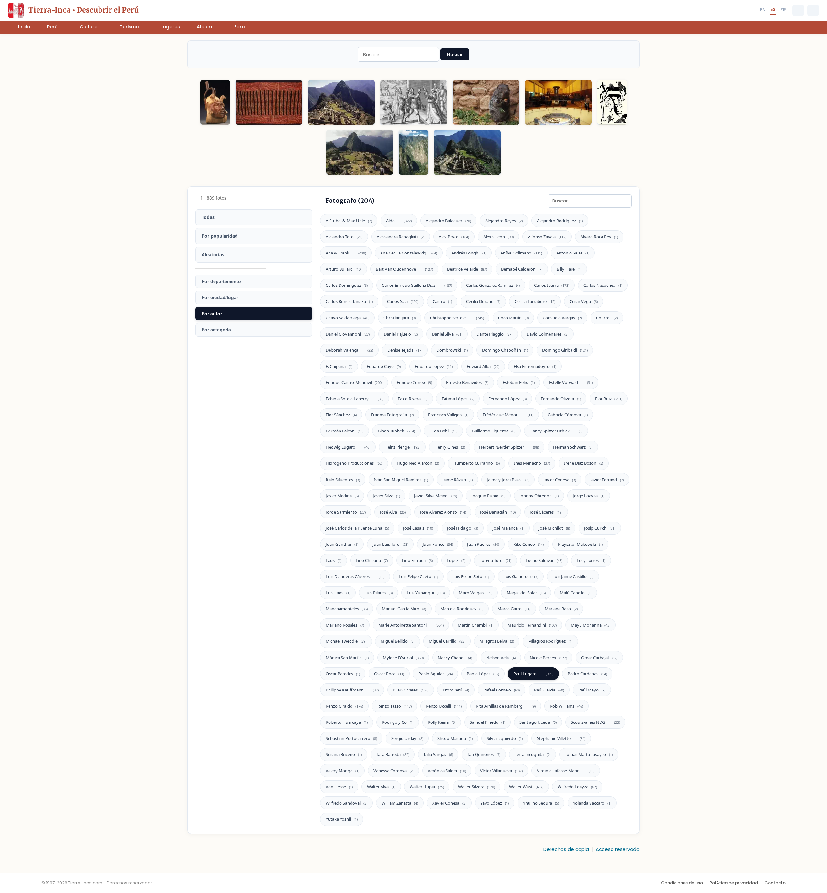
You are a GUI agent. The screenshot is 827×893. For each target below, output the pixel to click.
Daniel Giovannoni (348, 334)
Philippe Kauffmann (352, 690)
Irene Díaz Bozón (583, 463)
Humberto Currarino (476, 463)
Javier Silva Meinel (435, 496)
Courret (607, 318)
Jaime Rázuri (457, 480)
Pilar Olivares (410, 690)
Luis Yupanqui (426, 593)
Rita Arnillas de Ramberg (506, 706)
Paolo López (483, 674)
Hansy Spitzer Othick (555, 431)
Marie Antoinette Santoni (411, 625)
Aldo (399, 220)
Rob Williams (566, 706)
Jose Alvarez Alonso (443, 512)
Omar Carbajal (599, 657)
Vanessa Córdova (393, 771)
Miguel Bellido (397, 641)
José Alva (393, 512)
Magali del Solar (526, 593)
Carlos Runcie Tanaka (349, 301)
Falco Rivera (412, 398)
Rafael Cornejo (501, 690)
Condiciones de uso (682, 883)
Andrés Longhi (468, 253)
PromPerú (456, 690)
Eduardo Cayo (384, 366)
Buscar (455, 54)
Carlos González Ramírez (493, 285)
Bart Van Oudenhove (404, 269)
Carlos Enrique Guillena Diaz (417, 285)
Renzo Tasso (394, 706)
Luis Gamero (520, 576)
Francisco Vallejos (448, 415)
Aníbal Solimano (521, 253)
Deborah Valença (349, 350)
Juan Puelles (483, 544)
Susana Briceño (344, 754)
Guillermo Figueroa (493, 431)
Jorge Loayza (588, 496)
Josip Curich (599, 528)
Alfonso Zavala (547, 237)
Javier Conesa (559, 480)
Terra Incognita (532, 754)
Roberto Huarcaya (347, 722)
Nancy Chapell (455, 657)
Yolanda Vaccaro (592, 803)
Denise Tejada (404, 350)
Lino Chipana (372, 560)
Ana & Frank (346, 253)
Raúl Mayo (591, 690)
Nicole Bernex (548, 657)
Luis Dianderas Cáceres (355, 576)
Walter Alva (381, 787)
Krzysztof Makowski (580, 544)
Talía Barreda (392, 754)
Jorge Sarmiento (346, 512)
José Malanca (508, 528)
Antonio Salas (572, 253)
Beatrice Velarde (467, 269)
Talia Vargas (438, 754)
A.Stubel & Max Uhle (349, 220)
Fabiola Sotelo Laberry (354, 398)
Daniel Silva (447, 334)
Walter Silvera (476, 787)
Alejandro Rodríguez (560, 220)
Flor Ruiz (608, 398)
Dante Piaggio (494, 334)
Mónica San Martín (347, 657)
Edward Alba (483, 366)
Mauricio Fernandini (532, 625)
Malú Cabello (575, 593)
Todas (208, 217)
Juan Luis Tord (390, 544)
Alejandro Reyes (504, 220)
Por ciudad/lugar (220, 297)
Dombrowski (452, 350)
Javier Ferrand (607, 480)
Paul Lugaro (533, 674)
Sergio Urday (407, 738)
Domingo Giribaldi (565, 350)
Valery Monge (342, 771)
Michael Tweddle (346, 641)
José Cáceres (546, 512)
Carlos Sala (402, 301)
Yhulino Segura (541, 803)
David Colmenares (547, 334)
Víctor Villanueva (501, 771)
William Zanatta (400, 803)
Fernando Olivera (561, 398)
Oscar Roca (389, 674)
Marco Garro (513, 609)
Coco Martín (513, 318)
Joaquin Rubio (488, 496)
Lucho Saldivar (544, 560)
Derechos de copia (566, 849)
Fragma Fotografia (392, 415)
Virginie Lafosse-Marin (565, 771)
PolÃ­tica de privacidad (733, 883)
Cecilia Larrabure (535, 301)
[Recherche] (798, 10)
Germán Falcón (344, 431)
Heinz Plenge (402, 447)
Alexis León (498, 237)
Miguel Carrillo (447, 641)
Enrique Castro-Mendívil (354, 382)
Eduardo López (434, 366)
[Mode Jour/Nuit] (813, 10)
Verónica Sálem (447, 771)
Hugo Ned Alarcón (418, 463)
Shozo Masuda (455, 738)
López (456, 560)
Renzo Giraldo (344, 706)
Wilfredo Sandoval (346, 803)
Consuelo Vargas (562, 318)
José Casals (418, 528)
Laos (333, 560)
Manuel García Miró (404, 609)
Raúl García (549, 690)
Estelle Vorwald (571, 382)
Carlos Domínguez (347, 285)
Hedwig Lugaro (348, 447)
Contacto (775, 883)
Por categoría (216, 329)
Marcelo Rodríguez (461, 609)
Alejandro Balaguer (448, 220)
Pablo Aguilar (435, 674)
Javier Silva (386, 496)
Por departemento (221, 281)
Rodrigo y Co (398, 722)
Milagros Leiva (496, 641)
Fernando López (507, 398)
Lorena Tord (495, 560)
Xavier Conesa (449, 803)
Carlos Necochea (602, 285)
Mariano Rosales (345, 625)
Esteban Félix (519, 382)
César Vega (584, 301)
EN (763, 9)
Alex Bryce (454, 237)
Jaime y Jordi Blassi (508, 480)
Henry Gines (449, 447)
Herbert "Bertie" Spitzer (509, 447)
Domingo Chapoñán (505, 350)
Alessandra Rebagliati (400, 237)
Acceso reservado (618, 849)
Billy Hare (569, 269)
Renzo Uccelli (444, 706)
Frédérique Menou (508, 415)
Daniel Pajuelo (401, 334)
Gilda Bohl (443, 431)
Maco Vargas (475, 593)
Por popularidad (220, 236)
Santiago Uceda (538, 722)
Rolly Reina (441, 722)
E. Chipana (339, 366)
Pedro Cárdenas (587, 674)
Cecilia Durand (483, 301)
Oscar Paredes (343, 674)
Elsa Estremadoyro (535, 366)
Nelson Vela (501, 657)
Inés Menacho (532, 463)
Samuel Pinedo (487, 722)
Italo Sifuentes (343, 480)
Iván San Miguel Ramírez (401, 480)
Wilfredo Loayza (577, 787)
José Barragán (498, 512)
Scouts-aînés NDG (595, 722)
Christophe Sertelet (457, 318)
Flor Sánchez (341, 415)
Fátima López (458, 398)
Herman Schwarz (572, 447)
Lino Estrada (417, 560)
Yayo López (494, 803)
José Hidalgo (462, 528)
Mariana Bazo (561, 609)
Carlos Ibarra (551, 285)
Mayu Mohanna (590, 625)
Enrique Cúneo (414, 382)
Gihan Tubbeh (396, 431)
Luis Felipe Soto (470, 576)
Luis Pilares (378, 593)
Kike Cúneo (528, 544)
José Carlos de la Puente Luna (357, 528)
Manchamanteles (347, 609)
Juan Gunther (342, 544)
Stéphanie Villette (561, 738)
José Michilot (554, 528)
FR (783, 9)
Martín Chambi (475, 625)
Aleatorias (213, 255)
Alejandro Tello (344, 237)
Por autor (212, 313)
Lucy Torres (591, 560)
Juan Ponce (438, 544)
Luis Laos (338, 593)
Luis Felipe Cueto (418, 576)
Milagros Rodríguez (550, 641)
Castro (442, 301)
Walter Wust (526, 787)
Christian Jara (399, 318)
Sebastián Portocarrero (351, 738)
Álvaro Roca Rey (599, 237)
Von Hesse (339, 787)
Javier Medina (342, 496)
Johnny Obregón (539, 496)
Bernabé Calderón (521, 269)
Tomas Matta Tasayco (589, 754)
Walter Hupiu (427, 787)
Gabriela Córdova (568, 415)
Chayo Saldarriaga (347, 318)
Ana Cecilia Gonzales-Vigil (408, 253)
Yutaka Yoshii (342, 819)
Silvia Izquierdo (505, 738)
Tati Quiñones (483, 754)
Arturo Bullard (343, 269)
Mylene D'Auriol (403, 657)
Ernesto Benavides (467, 382)
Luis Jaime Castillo (572, 576)
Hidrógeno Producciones (354, 463)
